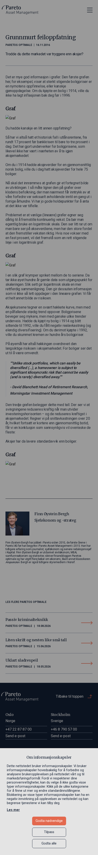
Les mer (13, 810)
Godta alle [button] (49, 843)
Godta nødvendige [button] (49, 821)
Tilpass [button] (49, 832)
